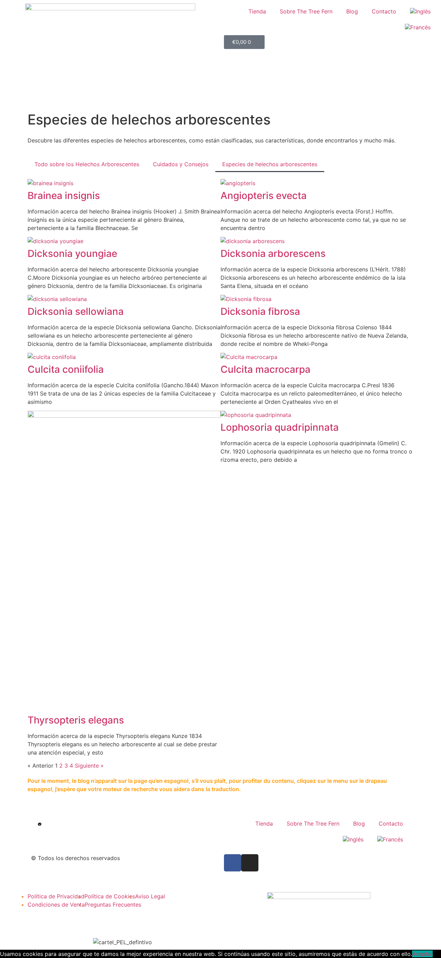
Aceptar (422, 953)
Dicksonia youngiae (72, 253)
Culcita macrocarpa (265, 369)
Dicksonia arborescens (273, 253)
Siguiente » (89, 765)
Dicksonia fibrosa (260, 311)
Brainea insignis (64, 195)
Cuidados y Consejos (180, 164)
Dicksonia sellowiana (76, 311)
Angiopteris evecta (263, 195)
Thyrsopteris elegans (76, 720)
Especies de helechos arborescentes (269, 164)
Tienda (257, 11)
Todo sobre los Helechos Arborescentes (86, 164)
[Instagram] (249, 862)
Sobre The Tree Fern (306, 11)
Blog (352, 11)
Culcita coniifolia (66, 369)
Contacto (384, 11)
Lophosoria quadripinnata (279, 427)
